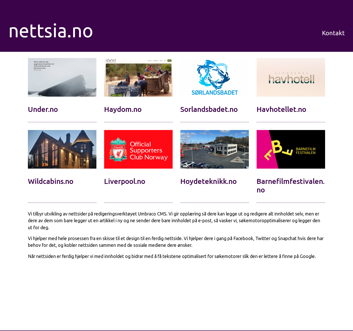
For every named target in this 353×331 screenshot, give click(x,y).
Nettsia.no (47, 30)
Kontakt (333, 33)
